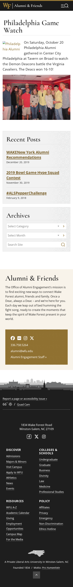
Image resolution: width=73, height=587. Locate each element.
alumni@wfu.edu (22, 351)
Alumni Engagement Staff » (29, 357)
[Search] (63, 245)
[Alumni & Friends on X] (32, 338)
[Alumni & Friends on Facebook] (13, 338)
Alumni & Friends (28, 6)
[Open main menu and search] (64, 6)
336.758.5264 (19, 345)
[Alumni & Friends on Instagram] (25, 338)
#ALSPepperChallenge (26, 192)
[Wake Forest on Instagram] (43, 437)
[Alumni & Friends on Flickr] (19, 338)
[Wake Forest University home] (7, 6)
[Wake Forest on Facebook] (29, 437)
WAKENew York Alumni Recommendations (27, 155)
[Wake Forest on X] (36, 437)
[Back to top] (36, 575)
